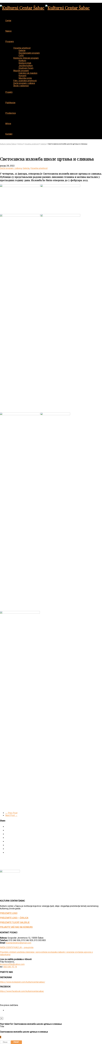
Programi (9, 41)
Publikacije (10, 102)
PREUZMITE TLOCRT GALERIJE (14, 922)
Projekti (8, 92)
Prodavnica (10, 113)
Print (16, 1042)
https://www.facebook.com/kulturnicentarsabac (22, 991)
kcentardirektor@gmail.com (18, 943)
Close (5, 1042)
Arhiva (8, 123)
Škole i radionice (21, 85)
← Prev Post (11, 813)
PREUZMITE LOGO (8, 913)
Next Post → (11, 815)
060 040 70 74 (10, 967)
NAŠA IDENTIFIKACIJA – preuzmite (16, 947)
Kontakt (8, 134)
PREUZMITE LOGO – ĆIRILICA (14, 918)
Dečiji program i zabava (11, 168)
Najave (8, 31)
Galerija (26, 168)
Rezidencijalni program (29, 53)
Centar (8, 20)
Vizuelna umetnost (39, 168)
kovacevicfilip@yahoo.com (12, 964)
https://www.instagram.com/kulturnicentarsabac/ (22, 982)
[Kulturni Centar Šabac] (22, 7)
